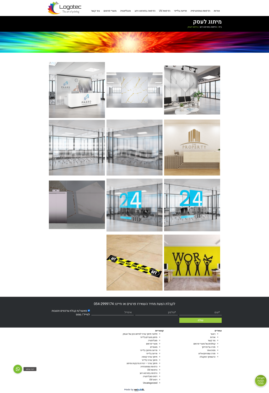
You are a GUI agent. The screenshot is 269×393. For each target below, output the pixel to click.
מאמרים (153, 347)
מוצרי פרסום (110, 11)
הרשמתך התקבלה (207, 356)
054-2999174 (104, 303)
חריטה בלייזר (180, 11)
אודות (217, 11)
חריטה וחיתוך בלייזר (148, 350)
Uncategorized (150, 383)
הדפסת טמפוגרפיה (200, 11)
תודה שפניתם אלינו (206, 353)
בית (220, 27)
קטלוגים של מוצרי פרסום (204, 343)
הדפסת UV (164, 11)
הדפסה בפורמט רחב (144, 11)
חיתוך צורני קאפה (149, 356)
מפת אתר (211, 350)
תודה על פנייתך (208, 347)
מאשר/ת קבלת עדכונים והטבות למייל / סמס (71, 313)
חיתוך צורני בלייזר (149, 360)
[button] (17, 369)
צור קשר (95, 11)
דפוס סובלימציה (150, 376)
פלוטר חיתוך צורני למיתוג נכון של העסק (140, 334)
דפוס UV (153, 379)
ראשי (213, 334)
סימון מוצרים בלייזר (148, 337)
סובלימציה (125, 11)
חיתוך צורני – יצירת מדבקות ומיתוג (142, 363)
